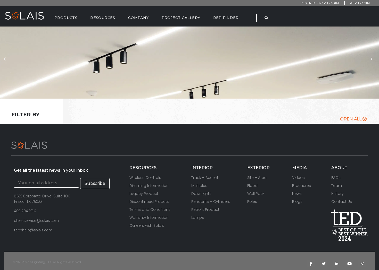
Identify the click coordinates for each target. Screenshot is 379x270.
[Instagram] (362, 263)
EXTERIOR (258, 167)
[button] (6, 62)
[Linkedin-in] (336, 263)
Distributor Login (320, 3)
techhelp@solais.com (33, 230)
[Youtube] (349, 263)
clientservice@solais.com (36, 220)
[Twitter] (323, 263)
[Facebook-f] (311, 263)
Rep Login (360, 3)
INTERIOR (202, 167)
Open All (351, 119)
